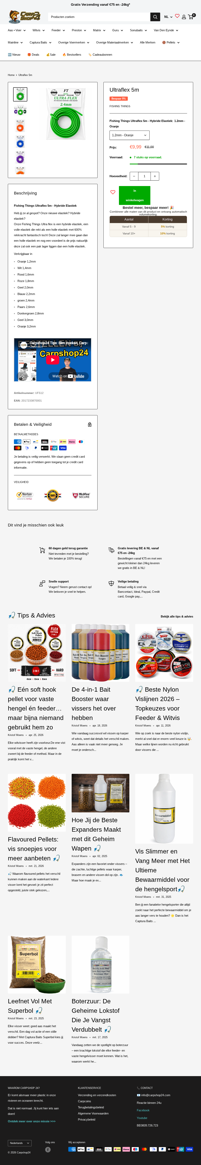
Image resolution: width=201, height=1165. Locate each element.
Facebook (143, 1110)
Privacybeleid (86, 1119)
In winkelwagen (135, 195)
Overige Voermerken (71, 42)
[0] (190, 17)
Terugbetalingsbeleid (91, 1107)
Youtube (142, 1118)
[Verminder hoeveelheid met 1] (134, 176)
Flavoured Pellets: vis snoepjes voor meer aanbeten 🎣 (34, 849)
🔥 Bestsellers (71, 54)
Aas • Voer (14, 30)
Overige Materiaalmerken (112, 42)
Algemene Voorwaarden (93, 1113)
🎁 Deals (33, 54)
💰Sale (51, 54)
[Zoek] (155, 17)
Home (11, 75)
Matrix (97, 30)
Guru (115, 30)
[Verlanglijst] (177, 17)
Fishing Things (120, 106)
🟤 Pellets (168, 42)
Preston (77, 30)
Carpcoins (84, 1101)
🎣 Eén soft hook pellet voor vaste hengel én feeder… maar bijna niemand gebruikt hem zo (36, 708)
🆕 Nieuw (14, 54)
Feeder (56, 30)
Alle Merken (147, 42)
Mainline (13, 42)
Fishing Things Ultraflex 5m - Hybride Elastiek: (147, 123)
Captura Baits (38, 42)
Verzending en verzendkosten (97, 1095)
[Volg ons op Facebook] (48, 1149)
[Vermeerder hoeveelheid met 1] (155, 176)
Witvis (36, 30)
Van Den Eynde (164, 30)
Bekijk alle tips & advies (177, 616)
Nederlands (16, 1143)
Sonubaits (136, 30)
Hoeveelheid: (118, 176)
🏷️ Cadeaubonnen (100, 54)
